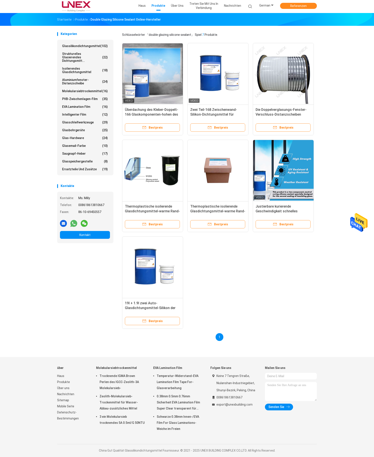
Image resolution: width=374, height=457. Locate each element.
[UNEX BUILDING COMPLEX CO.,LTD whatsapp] (73, 223)
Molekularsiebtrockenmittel (85, 91)
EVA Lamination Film (85, 106)
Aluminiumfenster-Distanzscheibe (85, 81)
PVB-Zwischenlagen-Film (85, 99)
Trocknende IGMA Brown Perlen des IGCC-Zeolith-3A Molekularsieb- (119, 382)
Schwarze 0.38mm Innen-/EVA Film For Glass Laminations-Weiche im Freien (178, 423)
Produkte (63, 382)
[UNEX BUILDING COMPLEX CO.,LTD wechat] (84, 223)
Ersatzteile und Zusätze (85, 169)
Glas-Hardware (85, 138)
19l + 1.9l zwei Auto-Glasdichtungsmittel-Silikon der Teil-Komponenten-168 (150, 308)
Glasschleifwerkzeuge (85, 122)
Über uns (63, 388)
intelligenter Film (85, 114)
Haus (60, 376)
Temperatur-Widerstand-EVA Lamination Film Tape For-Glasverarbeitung (177, 382)
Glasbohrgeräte (85, 130)
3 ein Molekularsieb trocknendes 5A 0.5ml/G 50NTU (122, 419)
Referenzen (298, 6)
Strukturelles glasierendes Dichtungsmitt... (85, 57)
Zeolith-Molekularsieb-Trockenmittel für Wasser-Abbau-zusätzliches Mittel (119, 402)
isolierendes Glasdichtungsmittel (85, 70)
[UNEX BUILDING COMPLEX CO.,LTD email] (63, 223)
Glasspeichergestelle (85, 161)
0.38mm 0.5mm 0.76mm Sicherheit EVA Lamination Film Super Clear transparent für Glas (178, 403)
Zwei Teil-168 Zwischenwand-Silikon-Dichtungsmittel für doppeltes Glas (213, 114)
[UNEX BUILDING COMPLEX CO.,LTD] (76, 6)
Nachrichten (65, 394)
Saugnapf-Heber (85, 153)
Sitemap (63, 400)
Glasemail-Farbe (85, 145)
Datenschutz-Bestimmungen (68, 415)
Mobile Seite (65, 406)
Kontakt (84, 235)
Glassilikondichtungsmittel (85, 46)
